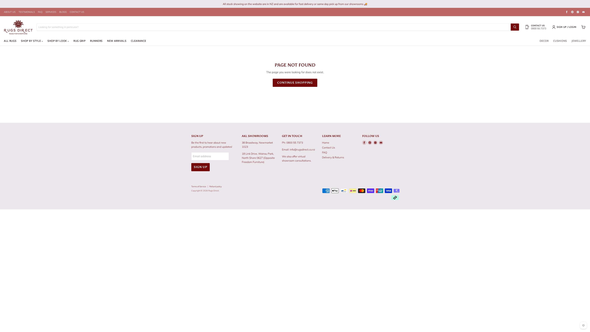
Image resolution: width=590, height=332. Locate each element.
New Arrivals (116, 40)
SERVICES (50, 12)
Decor (544, 40)
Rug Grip (79, 40)
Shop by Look (57, 40)
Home (325, 142)
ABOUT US (10, 12)
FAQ (40, 12)
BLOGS (63, 12)
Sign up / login (566, 27)
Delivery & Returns (333, 157)
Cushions (560, 40)
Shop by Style (31, 40)
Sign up (200, 167)
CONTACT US (77, 12)
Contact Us (328, 147)
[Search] (515, 27)
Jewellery (579, 40)
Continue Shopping (295, 82)
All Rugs (10, 40)
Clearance (138, 40)
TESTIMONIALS (27, 12)
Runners (96, 40)
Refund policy (215, 186)
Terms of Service (198, 186)
